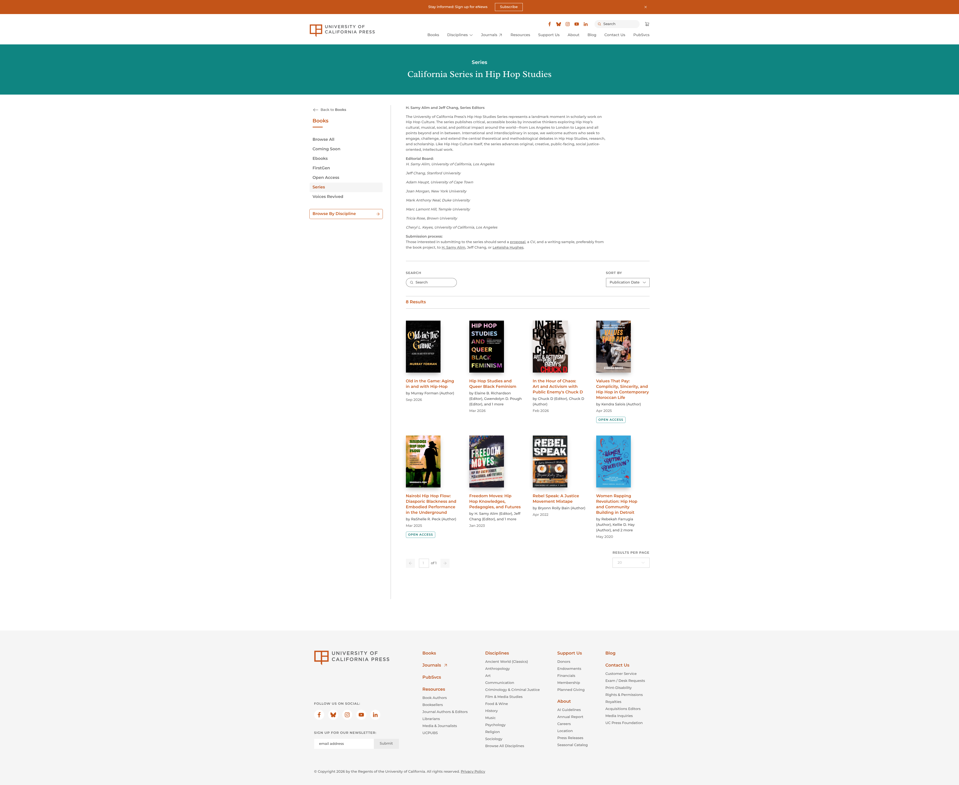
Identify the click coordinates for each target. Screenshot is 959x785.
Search (413, 273)
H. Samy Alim (453, 247)
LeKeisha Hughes (508, 247)
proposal (518, 242)
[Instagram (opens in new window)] (567, 24)
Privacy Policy (473, 771)
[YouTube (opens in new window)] (576, 24)
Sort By (614, 273)
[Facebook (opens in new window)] (549, 24)
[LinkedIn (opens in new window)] (585, 24)
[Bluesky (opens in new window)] (558, 24)
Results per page (631, 553)
